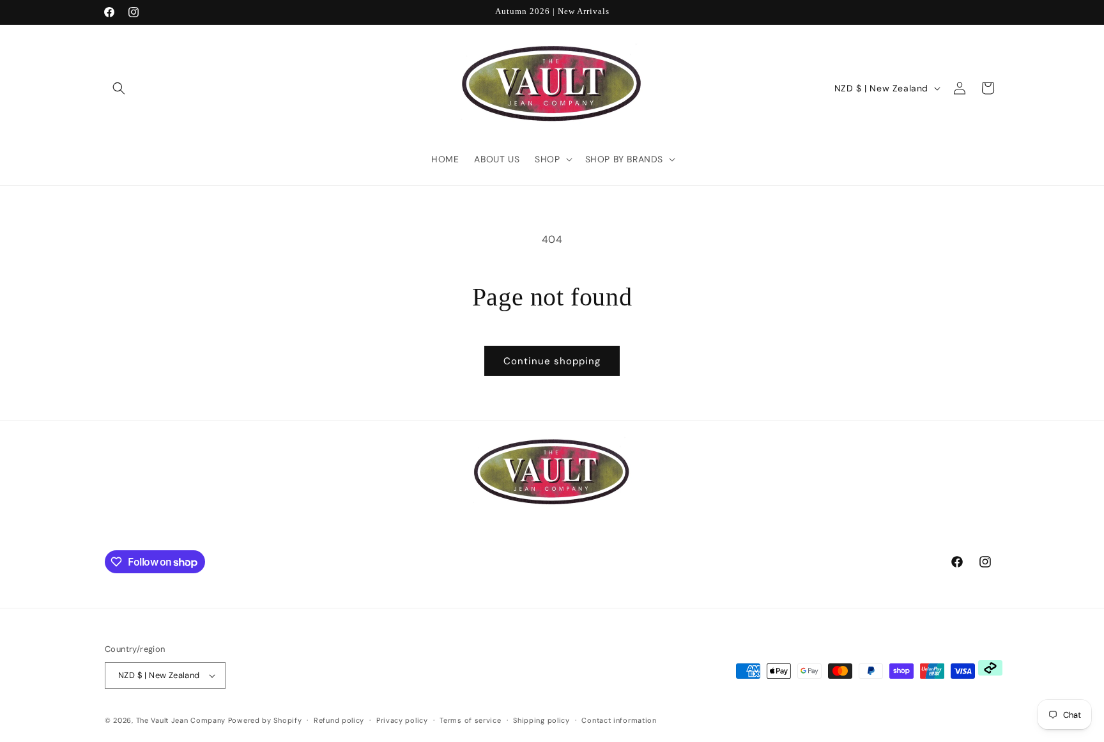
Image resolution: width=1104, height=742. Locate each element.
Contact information (618, 720)
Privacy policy (402, 720)
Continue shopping (552, 361)
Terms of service (470, 720)
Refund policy (339, 720)
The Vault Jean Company (182, 720)
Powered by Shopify (265, 720)
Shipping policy (541, 720)
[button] (119, 88)
